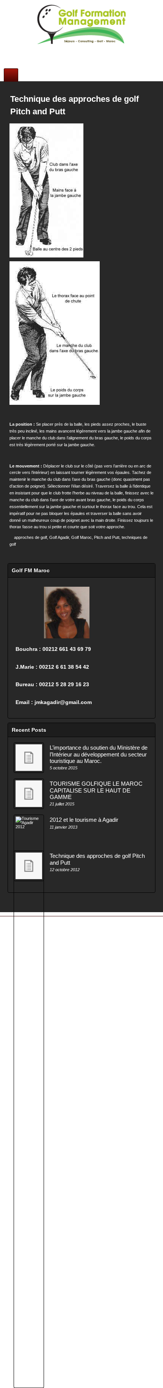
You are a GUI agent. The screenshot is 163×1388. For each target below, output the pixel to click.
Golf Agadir (59, 537)
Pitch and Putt (106, 537)
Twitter (91, 50)
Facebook (60, 50)
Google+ (70, 50)
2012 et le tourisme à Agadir (84, 819)
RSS (101, 50)
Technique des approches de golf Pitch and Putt (97, 859)
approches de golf (30, 537)
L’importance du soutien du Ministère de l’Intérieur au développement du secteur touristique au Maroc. (98, 754)
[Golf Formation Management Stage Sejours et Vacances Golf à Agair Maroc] (81, 24)
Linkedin (81, 50)
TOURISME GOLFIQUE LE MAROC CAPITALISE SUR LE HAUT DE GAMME (96, 790)
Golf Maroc (81, 537)
